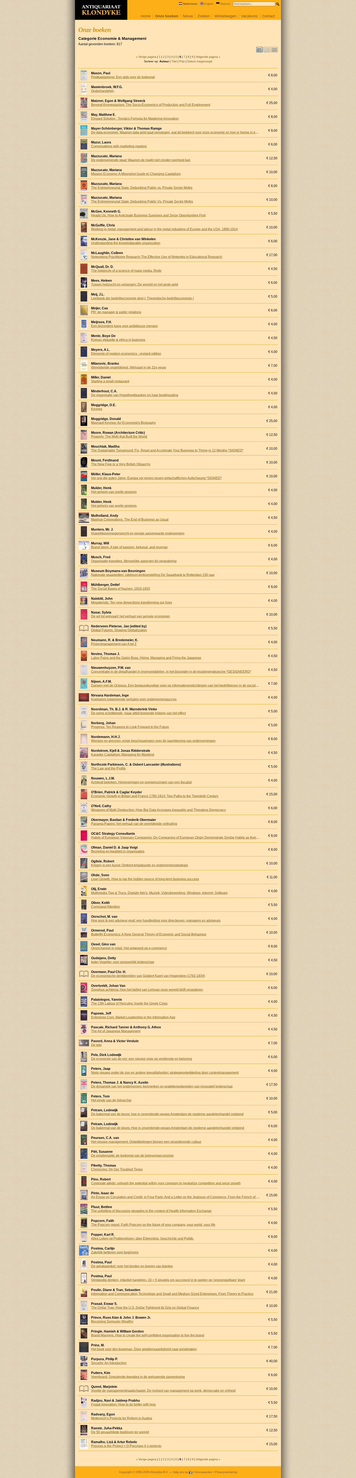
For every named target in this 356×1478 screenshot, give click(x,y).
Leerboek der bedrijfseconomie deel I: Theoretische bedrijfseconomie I (142, 298)
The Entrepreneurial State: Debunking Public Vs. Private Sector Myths (142, 201)
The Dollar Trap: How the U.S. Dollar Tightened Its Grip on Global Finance (145, 1307)
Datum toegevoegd (199, 61)
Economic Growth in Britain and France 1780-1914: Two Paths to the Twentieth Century (154, 796)
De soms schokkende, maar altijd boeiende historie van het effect (138, 713)
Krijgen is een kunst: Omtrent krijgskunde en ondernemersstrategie (139, 865)
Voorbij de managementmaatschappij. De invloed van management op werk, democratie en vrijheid (163, 1390)
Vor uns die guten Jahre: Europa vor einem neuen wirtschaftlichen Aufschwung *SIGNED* (156, 478)
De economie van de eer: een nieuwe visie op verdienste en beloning (141, 1059)
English (208, 3)
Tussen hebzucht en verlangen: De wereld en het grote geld (134, 284)
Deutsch (225, 3)
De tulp (96, 1045)
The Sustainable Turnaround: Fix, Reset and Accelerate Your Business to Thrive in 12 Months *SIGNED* (167, 450)
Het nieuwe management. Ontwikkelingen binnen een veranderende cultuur (146, 1141)
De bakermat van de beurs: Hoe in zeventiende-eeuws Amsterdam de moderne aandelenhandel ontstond (167, 1128)
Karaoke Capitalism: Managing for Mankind (122, 754)
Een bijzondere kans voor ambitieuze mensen (124, 326)
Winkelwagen (225, 16)
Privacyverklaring (226, 1472)
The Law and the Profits (108, 768)
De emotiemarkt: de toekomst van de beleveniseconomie (132, 1155)
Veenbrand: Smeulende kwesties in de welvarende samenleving (138, 1377)
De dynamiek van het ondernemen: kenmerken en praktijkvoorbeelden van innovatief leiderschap (162, 1086)
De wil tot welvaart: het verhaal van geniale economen (130, 616)
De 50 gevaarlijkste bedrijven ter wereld (120, 1432)
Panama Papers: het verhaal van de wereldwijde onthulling (134, 823)
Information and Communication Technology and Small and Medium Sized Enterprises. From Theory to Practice (172, 1294)
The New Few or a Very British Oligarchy (120, 464)
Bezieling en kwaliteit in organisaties (117, 851)
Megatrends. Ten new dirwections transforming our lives (131, 602)
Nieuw (188, 16)
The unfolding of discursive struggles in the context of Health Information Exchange (151, 1211)
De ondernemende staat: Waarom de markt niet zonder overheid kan (140, 160)
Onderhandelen (102, 91)
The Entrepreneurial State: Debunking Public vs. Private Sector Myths (141, 187)
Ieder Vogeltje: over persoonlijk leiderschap (122, 962)
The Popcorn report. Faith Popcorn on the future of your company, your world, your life (153, 1224)
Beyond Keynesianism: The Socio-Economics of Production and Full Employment (150, 104)
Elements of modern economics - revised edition (126, 353)
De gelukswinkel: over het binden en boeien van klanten (132, 1266)
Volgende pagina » (208, 56)
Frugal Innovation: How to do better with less (123, 1404)
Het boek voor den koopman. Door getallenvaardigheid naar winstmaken (144, 1349)
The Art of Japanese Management (115, 1031)
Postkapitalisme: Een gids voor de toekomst (123, 77)
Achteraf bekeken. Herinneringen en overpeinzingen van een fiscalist (141, 782)
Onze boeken (166, 16)
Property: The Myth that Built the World (119, 436)
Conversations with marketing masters (119, 146)
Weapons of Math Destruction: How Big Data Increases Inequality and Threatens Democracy (158, 810)
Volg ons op (181, 1472)
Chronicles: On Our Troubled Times (117, 1169)
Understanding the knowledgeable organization (125, 243)
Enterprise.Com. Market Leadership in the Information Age (133, 1017)
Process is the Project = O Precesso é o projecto (126, 1446)
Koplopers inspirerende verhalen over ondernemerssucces (134, 699)
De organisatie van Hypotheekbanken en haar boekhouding (134, 395)
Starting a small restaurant (110, 381)
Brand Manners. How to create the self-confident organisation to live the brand (147, 1335)
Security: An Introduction (108, 1363)
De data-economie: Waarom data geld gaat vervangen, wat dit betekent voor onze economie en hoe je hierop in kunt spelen (181, 132)
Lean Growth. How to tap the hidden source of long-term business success (145, 879)
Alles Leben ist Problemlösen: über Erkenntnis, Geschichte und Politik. (142, 1238)
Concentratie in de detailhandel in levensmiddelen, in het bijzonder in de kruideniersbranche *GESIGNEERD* (171, 671)
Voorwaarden (203, 1472)
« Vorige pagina (146, 56)
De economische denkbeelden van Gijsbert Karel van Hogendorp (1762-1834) (148, 976)
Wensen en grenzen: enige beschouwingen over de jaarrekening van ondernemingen (153, 741)
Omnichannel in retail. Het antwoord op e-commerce (129, 948)
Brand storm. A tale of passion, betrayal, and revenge (129, 547)
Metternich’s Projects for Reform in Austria (121, 1418)
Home (146, 16)
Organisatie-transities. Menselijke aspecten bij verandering (134, 561)
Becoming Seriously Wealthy (112, 1321)
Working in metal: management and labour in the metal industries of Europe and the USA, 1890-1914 (164, 229)
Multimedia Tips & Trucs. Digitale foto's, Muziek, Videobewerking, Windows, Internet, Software (159, 893)
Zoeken (204, 16)
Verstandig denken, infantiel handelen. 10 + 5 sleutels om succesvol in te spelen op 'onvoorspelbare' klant (168, 1280)
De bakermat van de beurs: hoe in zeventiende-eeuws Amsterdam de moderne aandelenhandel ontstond (167, 1114)
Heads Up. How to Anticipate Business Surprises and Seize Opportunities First (148, 215)
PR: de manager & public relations (116, 312)
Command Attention (105, 906)
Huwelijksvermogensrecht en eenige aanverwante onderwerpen (137, 533)
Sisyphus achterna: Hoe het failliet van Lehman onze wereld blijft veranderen (147, 989)
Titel (174, 61)
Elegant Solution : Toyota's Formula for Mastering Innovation (135, 118)
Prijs (182, 61)
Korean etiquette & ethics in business (118, 340)
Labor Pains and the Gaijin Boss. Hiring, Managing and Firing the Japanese (146, 658)
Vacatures (249, 16)
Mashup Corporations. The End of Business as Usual (130, 519)
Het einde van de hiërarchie (111, 1100)
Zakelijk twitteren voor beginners (114, 1252)
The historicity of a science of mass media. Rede (126, 270)
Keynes (96, 409)
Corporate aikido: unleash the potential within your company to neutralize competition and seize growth (166, 1183)
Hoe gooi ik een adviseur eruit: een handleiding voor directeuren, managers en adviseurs (155, 920)
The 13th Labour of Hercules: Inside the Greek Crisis (129, 1003)
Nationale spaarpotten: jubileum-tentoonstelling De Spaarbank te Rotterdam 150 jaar (152, 575)
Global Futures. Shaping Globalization (119, 630)
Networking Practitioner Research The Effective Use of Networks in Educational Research (156, 257)
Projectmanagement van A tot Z (114, 644)
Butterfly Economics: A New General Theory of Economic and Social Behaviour (148, 934)
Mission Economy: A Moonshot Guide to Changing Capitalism (136, 174)
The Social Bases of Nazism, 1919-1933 (120, 588)
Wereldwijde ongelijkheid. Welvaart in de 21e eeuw (128, 367)
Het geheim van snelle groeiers (114, 492)
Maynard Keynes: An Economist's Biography (123, 422)
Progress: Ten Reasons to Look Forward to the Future (130, 727)
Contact (268, 16)
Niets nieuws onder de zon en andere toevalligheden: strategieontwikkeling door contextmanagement (165, 1072)
